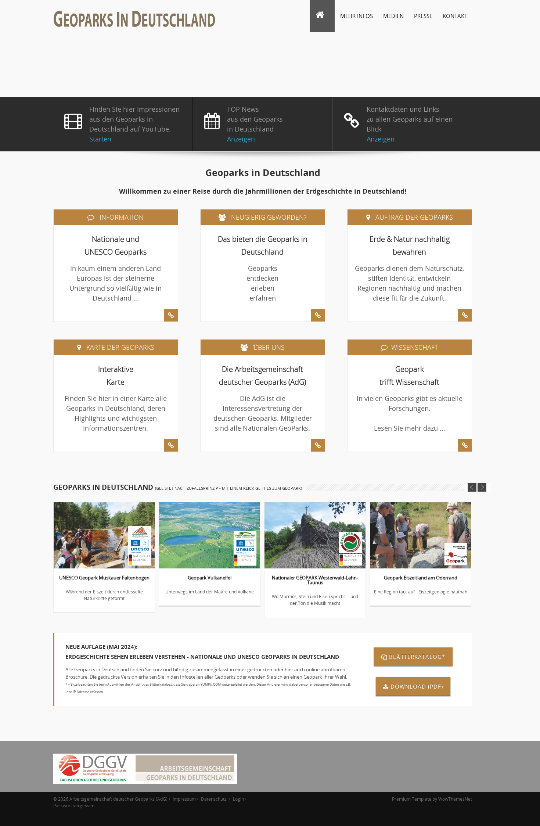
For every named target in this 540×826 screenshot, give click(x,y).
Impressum (184, 799)
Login (238, 799)
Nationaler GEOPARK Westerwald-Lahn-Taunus (315, 580)
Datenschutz (214, 799)
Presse (423, 15)
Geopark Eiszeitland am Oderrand (420, 578)
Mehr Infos (356, 15)
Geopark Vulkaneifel (209, 578)
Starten (100, 138)
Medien (393, 15)
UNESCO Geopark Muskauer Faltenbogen (104, 578)
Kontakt (455, 15)
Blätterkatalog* (417, 656)
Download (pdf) (416, 686)
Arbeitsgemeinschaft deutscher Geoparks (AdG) (118, 799)
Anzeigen (241, 138)
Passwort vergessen (73, 805)
